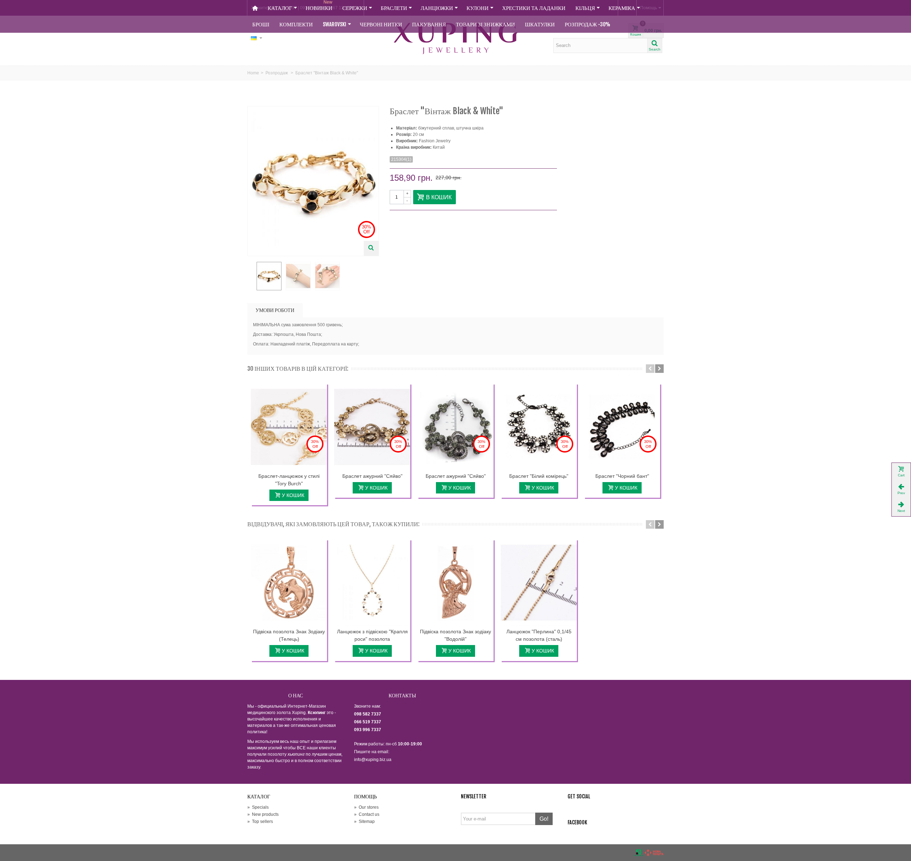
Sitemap (364, 821)
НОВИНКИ (319, 5)
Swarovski (334, 24)
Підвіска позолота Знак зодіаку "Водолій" (455, 635)
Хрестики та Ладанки (533, 8)
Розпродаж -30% (587, 24)
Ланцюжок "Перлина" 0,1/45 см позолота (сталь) (539, 635)
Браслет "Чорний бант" (622, 476)
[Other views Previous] (250, 276)
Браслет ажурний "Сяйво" (372, 476)
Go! (543, 819)
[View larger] (371, 248)
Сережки (354, 8)
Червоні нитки (381, 24)
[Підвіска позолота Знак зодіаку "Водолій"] (455, 582)
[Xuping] (455, 38)
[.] (269, 276)
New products (263, 814)
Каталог (280, 8)
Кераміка (622, 8)
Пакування (429, 24)
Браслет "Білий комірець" (538, 476)
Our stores (366, 807)
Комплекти (296, 24)
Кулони (478, 8)
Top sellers (260, 821)
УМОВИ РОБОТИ (275, 310)
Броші (260, 24)
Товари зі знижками (485, 24)
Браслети (394, 8)
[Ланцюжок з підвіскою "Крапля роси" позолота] (372, 582)
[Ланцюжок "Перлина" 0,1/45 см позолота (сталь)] (539, 582)
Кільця (585, 8)
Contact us (366, 814)
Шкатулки (540, 24)
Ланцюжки (437, 8)
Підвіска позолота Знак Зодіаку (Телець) (289, 635)
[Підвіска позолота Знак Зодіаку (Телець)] (289, 582)
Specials (258, 807)
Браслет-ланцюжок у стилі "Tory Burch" (289, 479)
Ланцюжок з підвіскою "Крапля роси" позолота (372, 635)
